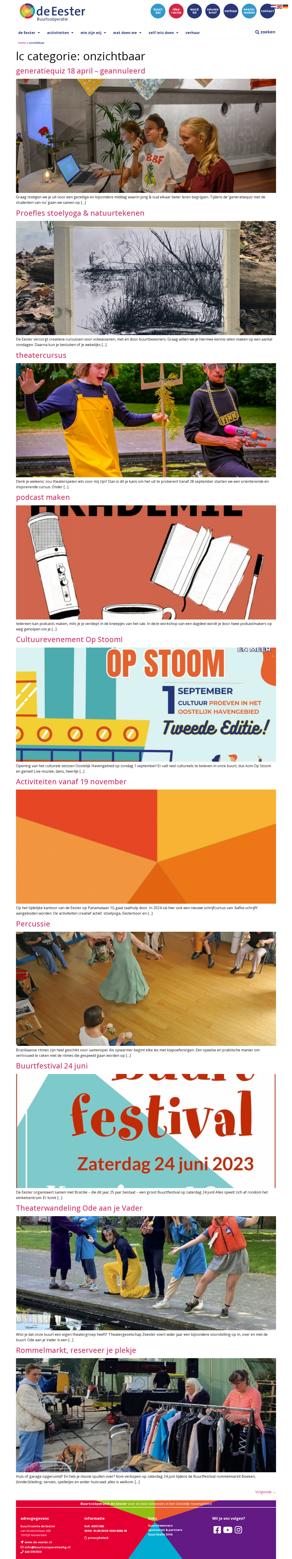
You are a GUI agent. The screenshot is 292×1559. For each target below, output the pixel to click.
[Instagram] (238, 1530)
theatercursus (41, 355)
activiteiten (58, 32)
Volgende (265, 1491)
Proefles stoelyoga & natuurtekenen (80, 213)
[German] (286, 6)
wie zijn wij (91, 32)
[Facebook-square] (217, 1530)
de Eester (26, 32)
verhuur (192, 32)
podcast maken (43, 497)
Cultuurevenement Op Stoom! (69, 639)
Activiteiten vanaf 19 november (71, 781)
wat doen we (125, 32)
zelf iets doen (161, 32)
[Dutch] (274, 6)
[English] (280, 6)
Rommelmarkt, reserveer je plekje (76, 1350)
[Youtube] (228, 1530)
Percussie (33, 924)
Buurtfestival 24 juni (52, 1066)
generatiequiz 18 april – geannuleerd (80, 71)
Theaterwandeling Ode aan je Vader (79, 1208)
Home (22, 43)
